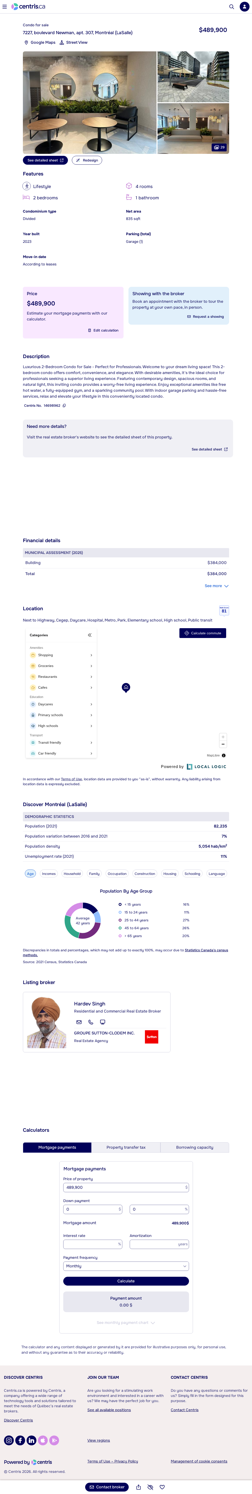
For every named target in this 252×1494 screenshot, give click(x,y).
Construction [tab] (145, 873)
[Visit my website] (103, 1022)
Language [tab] (217, 873)
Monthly (73, 1266)
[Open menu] (4, 7)
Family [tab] (94, 873)
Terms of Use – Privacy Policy (112, 1461)
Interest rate (74, 1235)
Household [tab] (72, 873)
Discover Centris (23, 1377)
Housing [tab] (169, 873)
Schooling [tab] (192, 873)
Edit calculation (106, 330)
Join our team (103, 1377)
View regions (98, 1440)
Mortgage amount (79, 1222)
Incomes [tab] (49, 873)
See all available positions (109, 1409)
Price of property (78, 1178)
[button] (90, 102)
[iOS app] (43, 1440)
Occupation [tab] (117, 873)
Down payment (76, 1200)
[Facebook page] (20, 1440)
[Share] (138, 1487)
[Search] (231, 6)
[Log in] (245, 7)
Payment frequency (80, 1257)
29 (222, 147)
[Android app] (54, 1440)
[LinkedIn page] (31, 1440)
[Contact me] (79, 1022)
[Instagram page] (9, 1440)
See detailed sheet (207, 449)
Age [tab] (30, 873)
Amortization (141, 1235)
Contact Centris (189, 1377)
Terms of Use (71, 779)
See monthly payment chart (122, 1322)
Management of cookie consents (199, 1461)
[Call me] (91, 1022)
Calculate (126, 1281)
